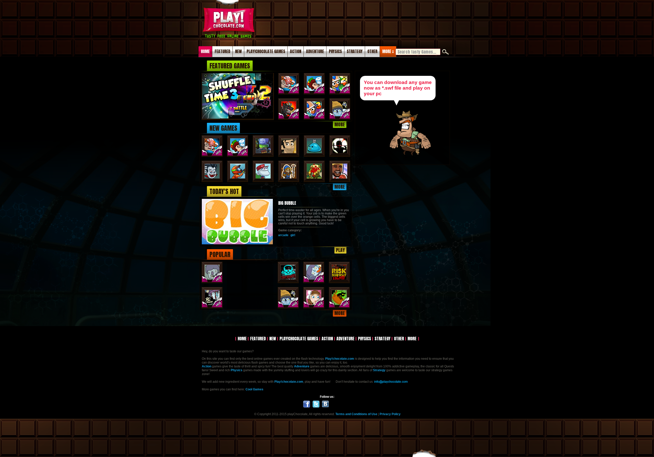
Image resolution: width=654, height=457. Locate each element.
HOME (205, 51)
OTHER (372, 51)
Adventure (301, 366)
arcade (283, 235)
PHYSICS (335, 51)
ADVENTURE (315, 51)
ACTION (295, 51)
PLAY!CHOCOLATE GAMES (266, 51)
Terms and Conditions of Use (356, 414)
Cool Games (254, 389)
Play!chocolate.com (229, 28)
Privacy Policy (390, 414)
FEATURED (222, 51)
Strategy (379, 370)
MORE (339, 124)
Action (206, 366)
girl (292, 235)
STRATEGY (355, 51)
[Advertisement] (354, 20)
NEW (238, 51)
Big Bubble (287, 203)
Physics (236, 370)
